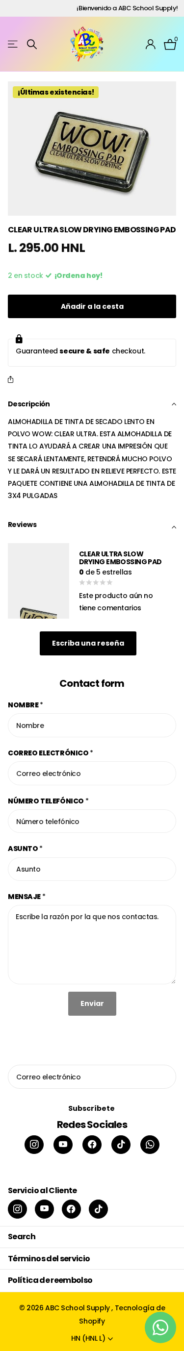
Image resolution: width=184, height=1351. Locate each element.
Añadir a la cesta (92, 306)
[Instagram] (34, 1144)
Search (21, 1236)
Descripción (29, 404)
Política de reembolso (50, 1280)
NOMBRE (25, 705)
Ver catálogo (13, 44)
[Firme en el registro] (151, 44)
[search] (32, 44)
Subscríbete (92, 1108)
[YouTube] (63, 1144)
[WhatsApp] (149, 1144)
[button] (12, 380)
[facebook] (92, 1144)
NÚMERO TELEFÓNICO (48, 801)
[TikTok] (121, 1144)
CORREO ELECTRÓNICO (50, 753)
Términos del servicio (49, 1258)
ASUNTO (25, 848)
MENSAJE (27, 896)
